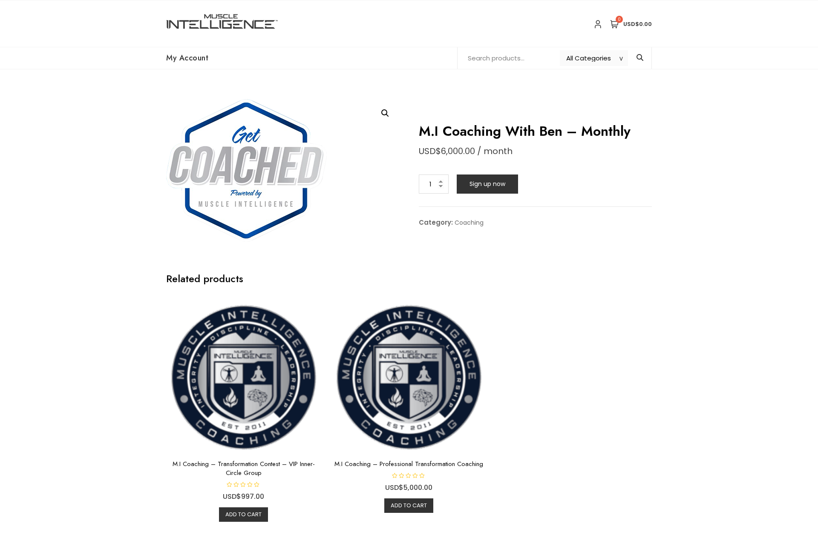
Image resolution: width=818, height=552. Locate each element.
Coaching (469, 222)
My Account (187, 57)
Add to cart (243, 514)
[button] (385, 113)
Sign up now (487, 184)
